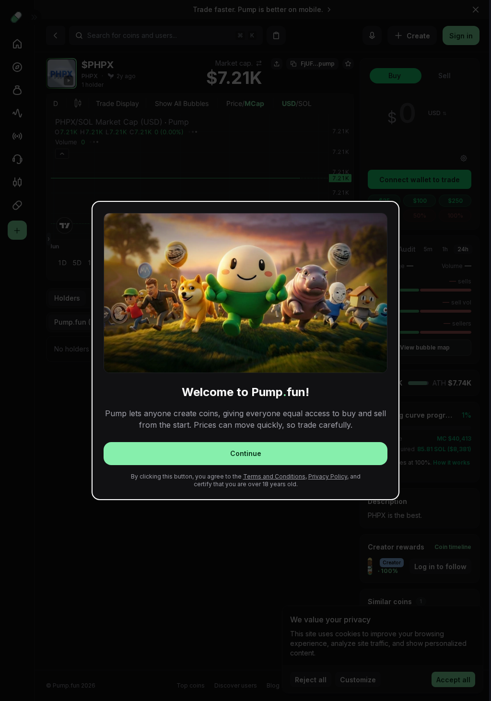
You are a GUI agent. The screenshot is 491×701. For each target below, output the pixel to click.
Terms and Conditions (274, 476)
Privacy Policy (327, 476)
